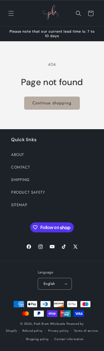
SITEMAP (19, 205)
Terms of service (86, 330)
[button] (11, 13)
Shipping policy (37, 339)
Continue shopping (52, 103)
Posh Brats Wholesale (49, 323)
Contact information (69, 339)
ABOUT (17, 154)
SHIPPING (20, 179)
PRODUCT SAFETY (28, 192)
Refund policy (32, 330)
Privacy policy (58, 330)
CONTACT (20, 167)
